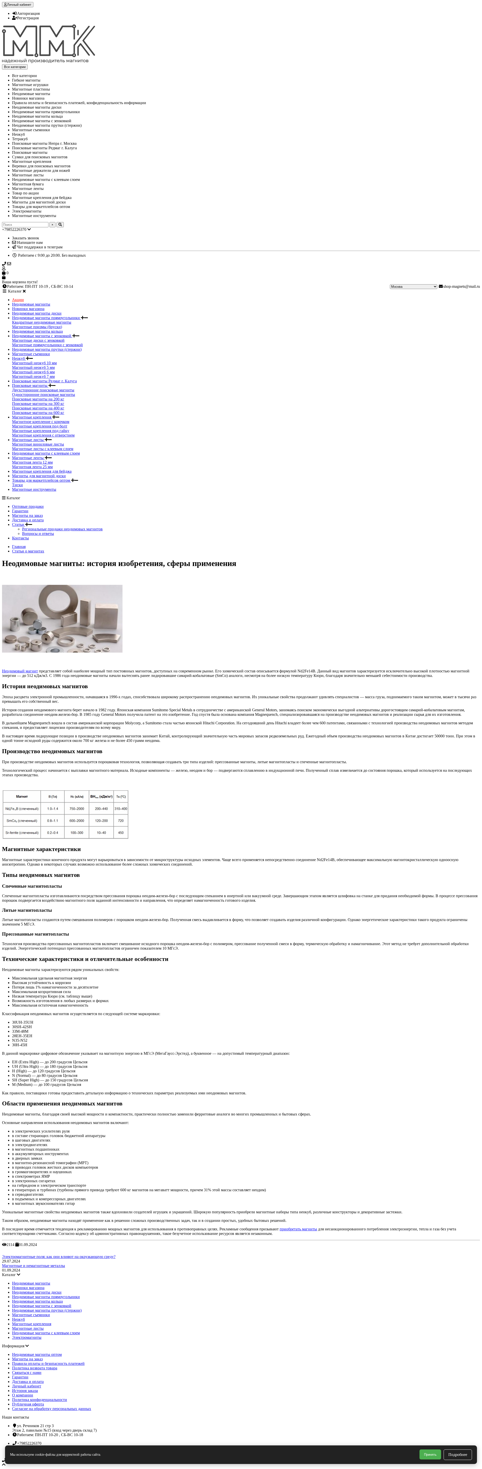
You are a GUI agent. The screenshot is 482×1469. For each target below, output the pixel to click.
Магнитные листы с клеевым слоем (42, 449)
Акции (18, 300)
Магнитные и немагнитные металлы (33, 1266)
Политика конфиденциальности (39, 1399)
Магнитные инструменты (34, 489)
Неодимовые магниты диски (37, 313)
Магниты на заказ (27, 515)
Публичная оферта (28, 1404)
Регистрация (28, 18)
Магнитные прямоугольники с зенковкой (47, 345)
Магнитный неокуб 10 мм (34, 363)
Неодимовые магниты (31, 304)
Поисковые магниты (30, 385)
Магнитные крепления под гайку (40, 431)
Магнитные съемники (31, 354)
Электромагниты (26, 1337)
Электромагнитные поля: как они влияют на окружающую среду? (58, 1256)
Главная (19, 546)
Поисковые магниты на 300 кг (38, 403)
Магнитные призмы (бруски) (37, 327)
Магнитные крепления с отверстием (43, 435)
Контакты (20, 538)
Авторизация (28, 13)
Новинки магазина (28, 309)
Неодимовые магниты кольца (37, 331)
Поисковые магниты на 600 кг (38, 412)
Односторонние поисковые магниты (43, 394)
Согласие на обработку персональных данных (51, 1409)
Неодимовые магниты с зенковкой (42, 336)
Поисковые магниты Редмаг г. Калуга (44, 381)
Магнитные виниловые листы (38, 444)
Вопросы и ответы (38, 533)
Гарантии (20, 511)
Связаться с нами (26, 1372)
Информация (13, 1346)
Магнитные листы (28, 440)
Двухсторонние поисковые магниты (43, 390)
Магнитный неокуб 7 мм (33, 376)
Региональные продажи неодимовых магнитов (62, 529)
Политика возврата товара (34, 1368)
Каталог (9, 1275)
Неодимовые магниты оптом (37, 1354)
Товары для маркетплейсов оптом (41, 480)
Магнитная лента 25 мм (32, 467)
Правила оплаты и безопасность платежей (48, 1363)
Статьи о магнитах (28, 551)
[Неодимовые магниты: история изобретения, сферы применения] (62, 662)
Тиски (17, 485)
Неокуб (19, 358)
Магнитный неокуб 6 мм (33, 372)
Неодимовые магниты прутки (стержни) (47, 349)
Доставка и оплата (28, 520)
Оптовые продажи (28, 506)
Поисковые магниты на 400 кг (38, 408)
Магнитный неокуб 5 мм (33, 367)
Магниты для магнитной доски (39, 476)
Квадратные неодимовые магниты (41, 322)
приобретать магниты (298, 1229)
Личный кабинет (26, 1386)
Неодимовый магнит (20, 671)
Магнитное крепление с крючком (40, 421)
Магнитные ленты (28, 458)
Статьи (18, 524)
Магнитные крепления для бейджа (42, 471)
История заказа (25, 1390)
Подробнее (457, 1454)
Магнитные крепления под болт (39, 426)
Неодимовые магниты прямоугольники (46, 318)
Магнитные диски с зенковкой (38, 340)
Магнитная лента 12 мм (32, 462)
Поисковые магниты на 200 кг (38, 399)
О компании (22, 1395)
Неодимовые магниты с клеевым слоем (46, 453)
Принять (430, 1454)
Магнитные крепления (32, 417)
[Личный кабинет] (241, 268)
